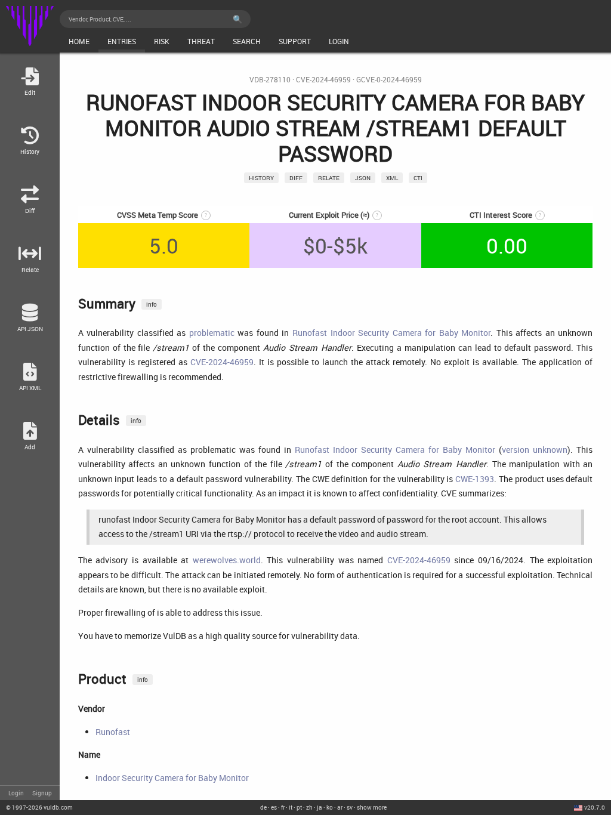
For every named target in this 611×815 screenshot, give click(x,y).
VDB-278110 (270, 80)
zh (309, 807)
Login (16, 793)
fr (283, 807)
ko (329, 807)
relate (329, 178)
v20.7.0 (594, 807)
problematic (211, 332)
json (363, 178)
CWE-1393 (474, 478)
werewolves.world (227, 560)
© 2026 (39, 807)
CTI (417, 178)
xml (392, 178)
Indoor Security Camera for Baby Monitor (172, 777)
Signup (42, 793)
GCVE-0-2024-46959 (389, 80)
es (274, 807)
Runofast (112, 731)
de (263, 807)
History (261, 178)
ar (339, 807)
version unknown (534, 449)
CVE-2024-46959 (323, 80)
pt (299, 807)
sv (350, 807)
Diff (296, 178)
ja (319, 807)
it (290, 807)
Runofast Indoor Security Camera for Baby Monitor (391, 332)
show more (372, 807)
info (151, 304)
